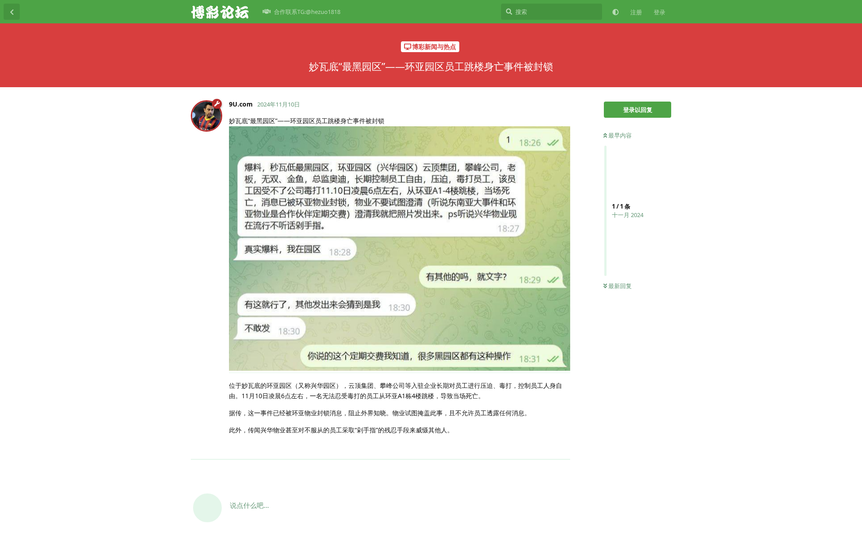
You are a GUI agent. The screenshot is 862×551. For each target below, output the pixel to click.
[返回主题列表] (12, 12)
